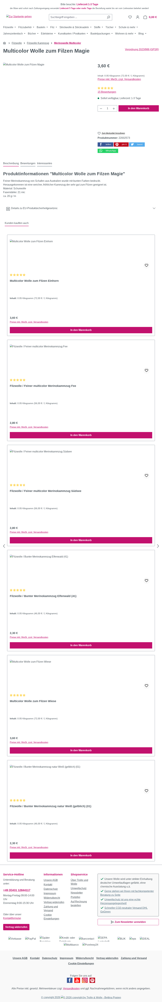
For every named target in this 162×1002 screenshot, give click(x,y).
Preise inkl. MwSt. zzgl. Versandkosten (119, 79)
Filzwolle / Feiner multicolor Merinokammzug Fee (43, 385)
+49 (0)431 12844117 (16, 890)
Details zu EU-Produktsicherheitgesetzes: (34, 208)
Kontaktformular (12, 918)
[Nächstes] (158, 546)
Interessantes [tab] (44, 163)
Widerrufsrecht (52, 897)
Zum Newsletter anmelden (130, 922)
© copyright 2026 (51, 997)
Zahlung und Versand (134, 958)
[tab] (11, 163)
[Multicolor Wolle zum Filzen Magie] (47, 97)
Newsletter (77, 892)
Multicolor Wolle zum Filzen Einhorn (34, 280)
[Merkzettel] (130, 17)
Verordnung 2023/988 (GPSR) (142, 49)
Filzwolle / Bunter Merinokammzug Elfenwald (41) (43, 596)
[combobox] (77, 17)
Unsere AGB (51, 880)
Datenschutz (51, 889)
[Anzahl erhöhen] (114, 108)
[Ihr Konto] (137, 17)
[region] (81, 6)
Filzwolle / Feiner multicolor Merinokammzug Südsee (45, 491)
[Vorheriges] (4, 546)
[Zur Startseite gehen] (19, 16)
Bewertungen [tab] (27, 163)
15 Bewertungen (107, 92)
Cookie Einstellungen (81, 963)
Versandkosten (71, 988)
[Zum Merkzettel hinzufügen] (146, 265)
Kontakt (48, 884)
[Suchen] (108, 17)
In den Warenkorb (138, 108)
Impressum (50, 893)
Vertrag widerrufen (16, 927)
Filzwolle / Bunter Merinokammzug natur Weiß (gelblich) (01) (50, 806)
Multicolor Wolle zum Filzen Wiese (33, 701)
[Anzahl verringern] (101, 108)
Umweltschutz (79, 888)
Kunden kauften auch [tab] (17, 223)
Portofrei (75, 897)
